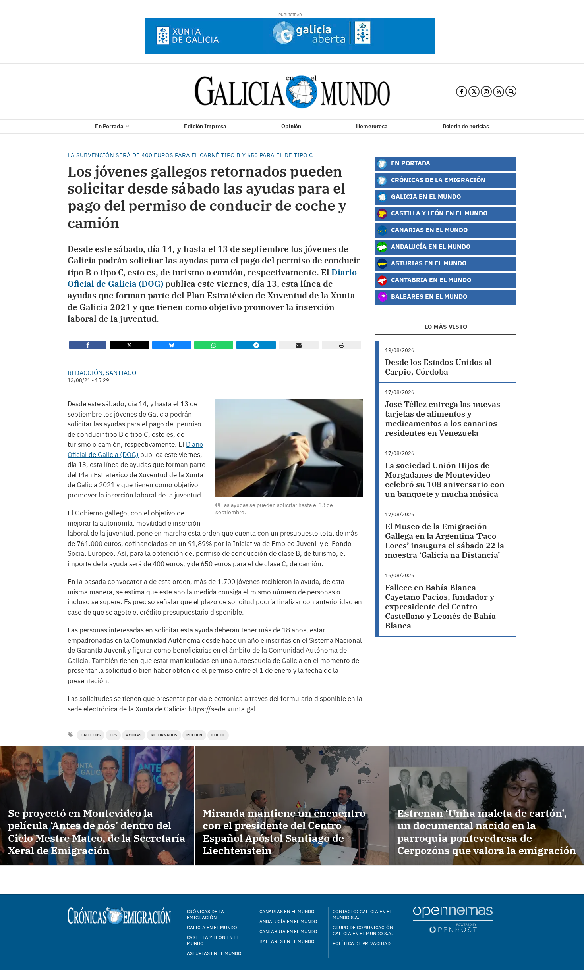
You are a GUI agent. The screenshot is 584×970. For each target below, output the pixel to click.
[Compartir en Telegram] (256, 345)
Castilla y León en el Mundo (438, 213)
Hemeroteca (372, 126)
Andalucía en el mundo (288, 921)
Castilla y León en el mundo (213, 940)
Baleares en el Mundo (428, 296)
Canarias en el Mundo (428, 229)
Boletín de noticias (466, 126)
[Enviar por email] (299, 345)
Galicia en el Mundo (425, 196)
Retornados (164, 735)
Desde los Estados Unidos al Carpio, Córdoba (438, 367)
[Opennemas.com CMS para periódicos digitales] (453, 919)
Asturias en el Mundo (427, 263)
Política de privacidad (362, 943)
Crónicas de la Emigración (437, 179)
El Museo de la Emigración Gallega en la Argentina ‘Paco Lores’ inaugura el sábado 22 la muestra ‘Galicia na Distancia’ (444, 540)
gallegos (91, 735)
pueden (194, 735)
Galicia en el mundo (212, 927)
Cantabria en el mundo (288, 931)
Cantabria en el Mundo (430, 279)
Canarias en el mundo (287, 911)
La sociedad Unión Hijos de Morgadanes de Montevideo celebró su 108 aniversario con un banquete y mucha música (445, 479)
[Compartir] (87, 345)
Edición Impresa (205, 126)
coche (218, 735)
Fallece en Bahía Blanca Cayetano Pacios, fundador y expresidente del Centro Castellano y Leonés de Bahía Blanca (440, 606)
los (113, 735)
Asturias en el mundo (214, 953)
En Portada (109, 126)
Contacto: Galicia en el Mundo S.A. (362, 914)
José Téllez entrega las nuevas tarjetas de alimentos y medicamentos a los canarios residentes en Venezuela (442, 418)
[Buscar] (510, 91)
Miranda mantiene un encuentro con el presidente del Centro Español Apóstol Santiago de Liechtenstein (284, 831)
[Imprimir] (341, 345)
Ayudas (133, 735)
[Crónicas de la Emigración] (292, 91)
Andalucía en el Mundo (429, 246)
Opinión (291, 126)
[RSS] (498, 91)
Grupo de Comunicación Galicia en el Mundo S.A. (363, 930)
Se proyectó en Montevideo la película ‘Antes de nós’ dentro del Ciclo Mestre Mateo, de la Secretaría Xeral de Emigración (97, 831)
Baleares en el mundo (287, 941)
